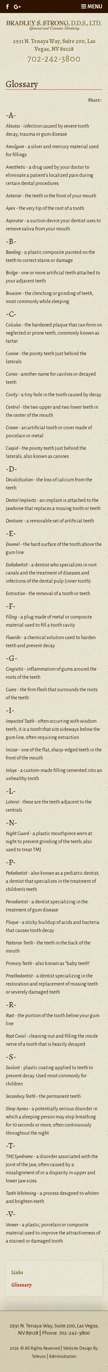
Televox (39, 1356)
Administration (62, 1356)
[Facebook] (7, 6)
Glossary (21, 1284)
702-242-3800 (54, 59)
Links (17, 1272)
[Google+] (17, 6)
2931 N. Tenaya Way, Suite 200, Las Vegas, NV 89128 (54, 45)
